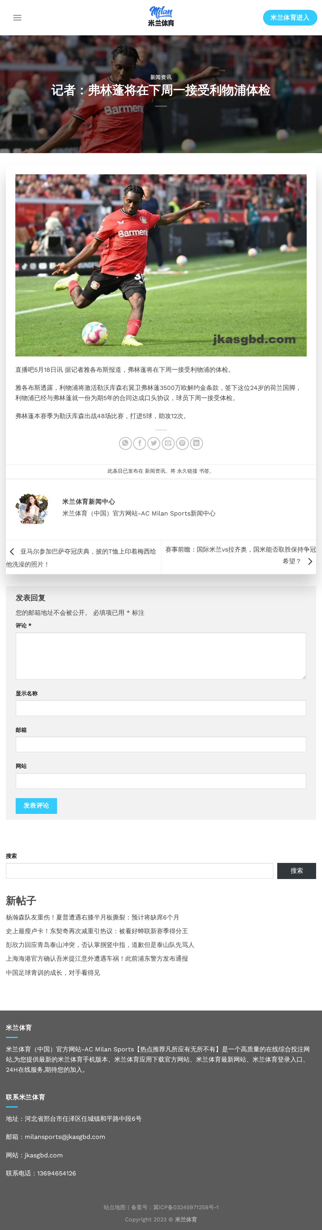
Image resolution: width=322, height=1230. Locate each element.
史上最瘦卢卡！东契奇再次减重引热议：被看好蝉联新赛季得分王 (97, 931)
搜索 (11, 856)
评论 (23, 625)
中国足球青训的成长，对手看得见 (53, 972)
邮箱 (21, 730)
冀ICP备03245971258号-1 (186, 1207)
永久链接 (187, 471)
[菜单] (17, 17)
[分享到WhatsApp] (125, 443)
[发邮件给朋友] (168, 443)
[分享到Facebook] (139, 443)
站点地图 (115, 1207)
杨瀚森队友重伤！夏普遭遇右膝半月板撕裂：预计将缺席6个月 (92, 917)
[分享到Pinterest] (182, 443)
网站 (21, 766)
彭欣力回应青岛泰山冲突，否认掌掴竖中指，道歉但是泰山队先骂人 (100, 945)
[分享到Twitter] (153, 443)
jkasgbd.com (44, 1155)
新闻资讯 (161, 77)
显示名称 (27, 693)
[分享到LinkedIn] (196, 443)
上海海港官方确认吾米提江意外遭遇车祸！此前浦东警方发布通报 (97, 958)
